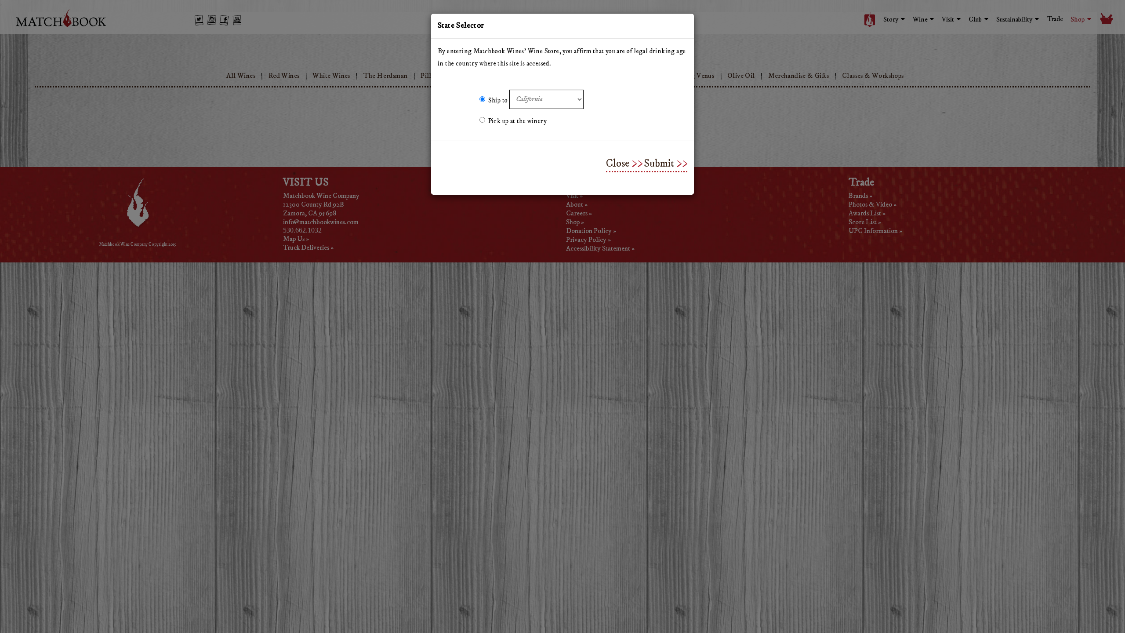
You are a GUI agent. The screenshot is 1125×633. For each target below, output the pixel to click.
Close (617, 163)
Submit (659, 163)
